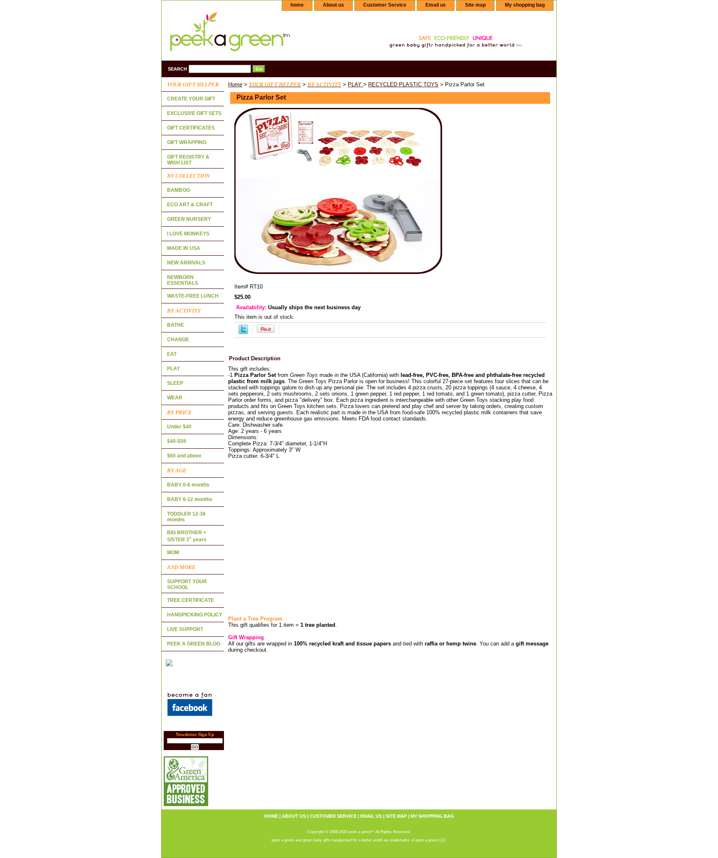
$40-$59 (176, 441)
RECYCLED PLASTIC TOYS (403, 84)
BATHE (175, 325)
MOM (173, 552)
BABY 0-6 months (188, 485)
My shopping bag (525, 5)
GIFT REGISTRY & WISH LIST (188, 160)
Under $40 (179, 427)
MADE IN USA (183, 248)
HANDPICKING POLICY (194, 615)
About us (333, 5)
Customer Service (384, 5)
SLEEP (175, 383)
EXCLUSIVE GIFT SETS (194, 113)
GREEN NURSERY (189, 219)
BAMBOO (178, 190)
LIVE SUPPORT (185, 629)
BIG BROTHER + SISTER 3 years (187, 536)
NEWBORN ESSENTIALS (182, 280)
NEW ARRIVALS (186, 263)
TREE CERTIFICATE (190, 600)
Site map (475, 5)
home (297, 5)
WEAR (174, 398)
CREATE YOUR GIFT (191, 99)
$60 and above (184, 456)
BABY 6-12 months (189, 499)
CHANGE (178, 339)
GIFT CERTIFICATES (191, 128)
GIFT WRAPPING (187, 142)
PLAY (355, 84)
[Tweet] (243, 332)
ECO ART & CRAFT (190, 205)
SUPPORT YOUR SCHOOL (187, 584)
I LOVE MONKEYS (188, 234)
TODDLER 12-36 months (186, 517)
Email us (435, 5)
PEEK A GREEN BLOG (193, 644)
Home (235, 84)
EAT (172, 354)
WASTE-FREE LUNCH (193, 296)
